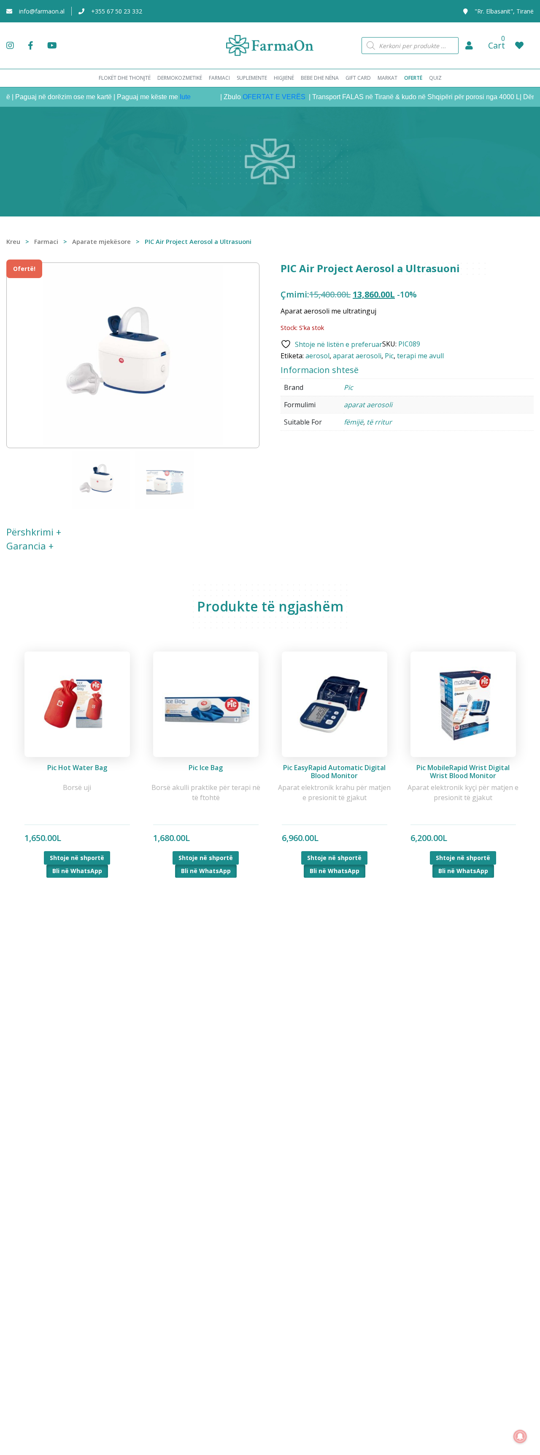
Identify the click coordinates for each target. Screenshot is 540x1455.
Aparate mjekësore (101, 241)
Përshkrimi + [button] (33, 531)
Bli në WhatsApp (77, 871)
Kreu (13, 241)
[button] (469, 45)
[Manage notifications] (520, 1436)
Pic (389, 355)
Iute (167, 96)
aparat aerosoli (357, 355)
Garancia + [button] (30, 545)
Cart (496, 45)
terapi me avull (420, 355)
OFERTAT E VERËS (256, 96)
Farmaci (46, 241)
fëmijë (353, 422)
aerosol (317, 355)
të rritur (379, 422)
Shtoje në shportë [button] (77, 858)
